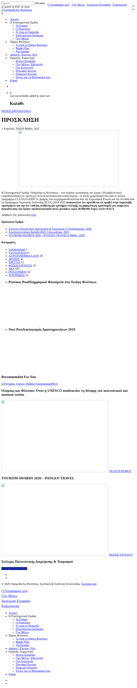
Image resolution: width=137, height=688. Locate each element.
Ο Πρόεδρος (23, 28)
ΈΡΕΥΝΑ (14, 262)
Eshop (13, 80)
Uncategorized (17, 249)
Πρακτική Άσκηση (26, 74)
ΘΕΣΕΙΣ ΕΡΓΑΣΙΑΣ (13, 111)
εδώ (33, 214)
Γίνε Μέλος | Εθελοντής (29, 64)
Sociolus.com (89, 583)
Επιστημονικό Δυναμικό (29, 35)
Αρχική (14, 19)
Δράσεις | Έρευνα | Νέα (23, 54)
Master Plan (22, 48)
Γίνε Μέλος (78, 4)
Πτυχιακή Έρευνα (26, 70)
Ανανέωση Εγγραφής (99, 4)
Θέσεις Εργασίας (25, 61)
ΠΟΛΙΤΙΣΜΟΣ (17, 271)
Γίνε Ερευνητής (24, 67)
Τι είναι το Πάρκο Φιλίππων (32, 45)
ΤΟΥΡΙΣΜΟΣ (17, 275)
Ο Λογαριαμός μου (58, 4)
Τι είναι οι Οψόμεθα (27, 32)
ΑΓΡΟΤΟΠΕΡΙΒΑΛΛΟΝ (24, 255)
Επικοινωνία (120, 4)
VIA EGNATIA (18, 252)
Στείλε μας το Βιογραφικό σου (33, 77)
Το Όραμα (21, 25)
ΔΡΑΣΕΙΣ (14, 259)
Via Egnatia (22, 51)
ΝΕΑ (28, 111)
